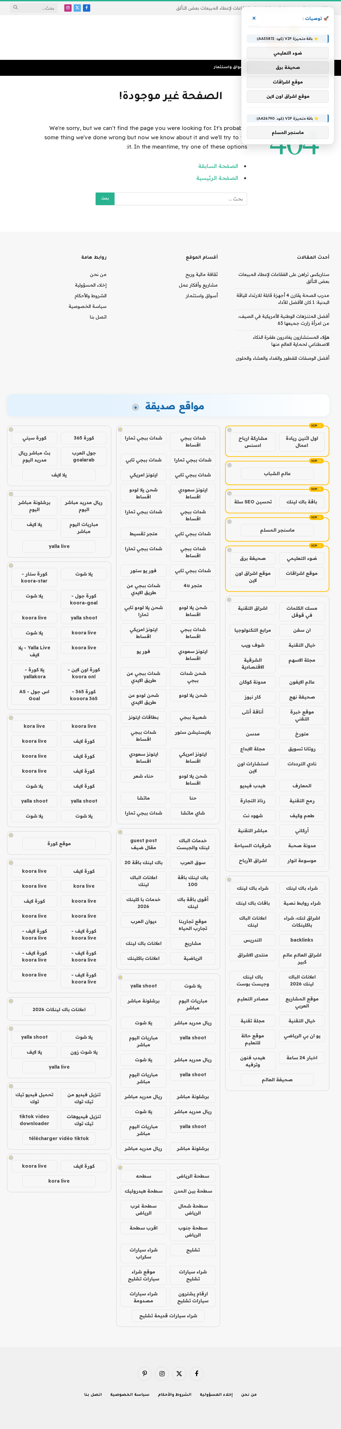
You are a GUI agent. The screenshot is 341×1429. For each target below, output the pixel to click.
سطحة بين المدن (193, 1191)
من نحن (98, 274)
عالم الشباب (277, 473)
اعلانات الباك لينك (252, 921)
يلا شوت (192, 986)
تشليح (193, 1250)
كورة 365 (84, 438)
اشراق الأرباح (253, 860)
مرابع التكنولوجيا (252, 630)
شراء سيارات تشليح (193, 1275)
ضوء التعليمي (302, 558)
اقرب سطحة (144, 1228)
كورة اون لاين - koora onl (84, 673)
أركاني (302, 831)
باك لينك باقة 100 (192, 880)
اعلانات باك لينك (144, 943)
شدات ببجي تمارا (143, 438)
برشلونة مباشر (144, 1001)
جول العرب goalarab (84, 456)
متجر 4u (192, 585)
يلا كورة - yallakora (34, 673)
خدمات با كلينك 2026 (143, 902)
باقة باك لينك (301, 502)
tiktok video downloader (34, 1119)
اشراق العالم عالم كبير (302, 958)
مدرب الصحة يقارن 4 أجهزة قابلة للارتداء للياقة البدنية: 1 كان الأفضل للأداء (224, 8)
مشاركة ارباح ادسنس (252, 441)
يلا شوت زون (84, 1052)
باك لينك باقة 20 (144, 862)
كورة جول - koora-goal (84, 599)
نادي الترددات (301, 764)
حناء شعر (143, 776)
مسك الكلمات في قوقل (301, 611)
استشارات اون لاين (252, 767)
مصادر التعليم (252, 999)
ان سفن (302, 630)
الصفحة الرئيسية (217, 177)
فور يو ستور (143, 571)
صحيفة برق (253, 558)
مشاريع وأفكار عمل (198, 285)
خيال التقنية (301, 645)
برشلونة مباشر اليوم (34, 505)
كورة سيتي (34, 438)
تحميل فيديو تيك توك (34, 1098)
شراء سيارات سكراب (144, 1253)
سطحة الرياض (192, 1176)
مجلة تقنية (252, 1021)
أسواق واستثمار (229, 67)
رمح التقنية (302, 801)
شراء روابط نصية (302, 903)
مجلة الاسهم (301, 660)
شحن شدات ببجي (193, 676)
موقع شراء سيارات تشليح (143, 1275)
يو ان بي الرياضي (302, 1036)
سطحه (143, 1176)
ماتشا (143, 798)
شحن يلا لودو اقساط (143, 493)
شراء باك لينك (302, 888)
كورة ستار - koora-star (34, 577)
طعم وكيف (302, 816)
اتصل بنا (98, 317)
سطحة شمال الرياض (193, 1209)
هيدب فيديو (252, 786)
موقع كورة (59, 843)
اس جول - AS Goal (34, 695)
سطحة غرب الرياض (143, 1209)
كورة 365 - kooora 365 (84, 695)
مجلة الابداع (252, 749)
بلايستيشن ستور (193, 732)
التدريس (252, 940)
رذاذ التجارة (252, 801)
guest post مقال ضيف (143, 844)
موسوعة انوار (301, 860)
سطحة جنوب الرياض (192, 1231)
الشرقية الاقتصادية (252, 663)
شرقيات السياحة (252, 845)
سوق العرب (192, 862)
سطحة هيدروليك (144, 1191)
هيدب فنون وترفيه (252, 1061)
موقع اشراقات (302, 573)
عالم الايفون (302, 682)
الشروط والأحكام (91, 296)
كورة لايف (84, 741)
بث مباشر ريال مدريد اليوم (34, 456)
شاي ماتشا (193, 813)
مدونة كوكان (252, 682)
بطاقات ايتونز (144, 717)
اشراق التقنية (252, 608)
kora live (34, 726)
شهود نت (253, 816)
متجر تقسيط (144, 534)
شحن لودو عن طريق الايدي (143, 698)
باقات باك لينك (253, 903)
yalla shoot (143, 986)
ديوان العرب (144, 921)
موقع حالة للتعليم (252, 1039)
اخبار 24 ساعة (301, 1058)
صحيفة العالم (277, 1080)
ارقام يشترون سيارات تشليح (192, 1297)
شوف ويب (252, 645)
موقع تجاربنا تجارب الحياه (192, 924)
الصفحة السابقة (218, 165)
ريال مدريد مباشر (193, 1023)
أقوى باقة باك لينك (192, 902)
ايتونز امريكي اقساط (144, 632)
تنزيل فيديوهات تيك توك (84, 1119)
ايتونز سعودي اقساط (192, 493)
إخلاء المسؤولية (91, 285)
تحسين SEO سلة (253, 502)
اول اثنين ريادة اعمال (302, 441)
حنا (192, 798)
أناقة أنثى (252, 712)
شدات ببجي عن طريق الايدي (143, 589)
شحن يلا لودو (193, 695)
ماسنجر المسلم (277, 530)
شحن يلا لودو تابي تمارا (143, 610)
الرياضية (192, 958)
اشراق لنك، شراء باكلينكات (302, 921)
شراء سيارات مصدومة (144, 1297)
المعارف (301, 786)
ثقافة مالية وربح (201, 274)
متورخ (302, 734)
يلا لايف (59, 475)
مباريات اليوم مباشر (192, 1004)
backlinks (301, 940)
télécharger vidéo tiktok (59, 1138)
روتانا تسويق (302, 749)
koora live (34, 618)
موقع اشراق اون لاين (253, 576)
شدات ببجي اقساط (193, 441)
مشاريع (192, 943)
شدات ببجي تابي (144, 460)
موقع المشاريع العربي (302, 1002)
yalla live (59, 546)
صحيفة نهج (302, 697)
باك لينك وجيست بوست (252, 980)
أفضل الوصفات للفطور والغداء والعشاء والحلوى (282, 358)
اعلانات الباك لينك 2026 (302, 980)
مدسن (253, 734)
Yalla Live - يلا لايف (34, 651)
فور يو (143, 651)
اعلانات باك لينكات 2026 (59, 1009)
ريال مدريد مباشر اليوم (84, 505)
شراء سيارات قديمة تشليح (168, 1316)
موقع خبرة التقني (302, 715)
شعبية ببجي (192, 717)
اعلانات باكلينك (143, 958)
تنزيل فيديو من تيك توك (84, 1098)
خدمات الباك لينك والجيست (192, 844)
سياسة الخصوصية (88, 306)
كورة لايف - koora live (83, 934)
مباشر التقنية (252, 831)
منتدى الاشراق (252, 955)
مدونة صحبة (302, 845)
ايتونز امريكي (144, 475)
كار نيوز (252, 697)
